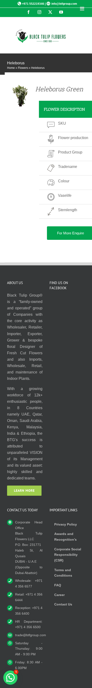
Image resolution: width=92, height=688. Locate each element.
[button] (10, 677)
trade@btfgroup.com (28, 635)
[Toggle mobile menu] (82, 8)
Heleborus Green (59, 89)
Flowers (23, 68)
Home (11, 68)
